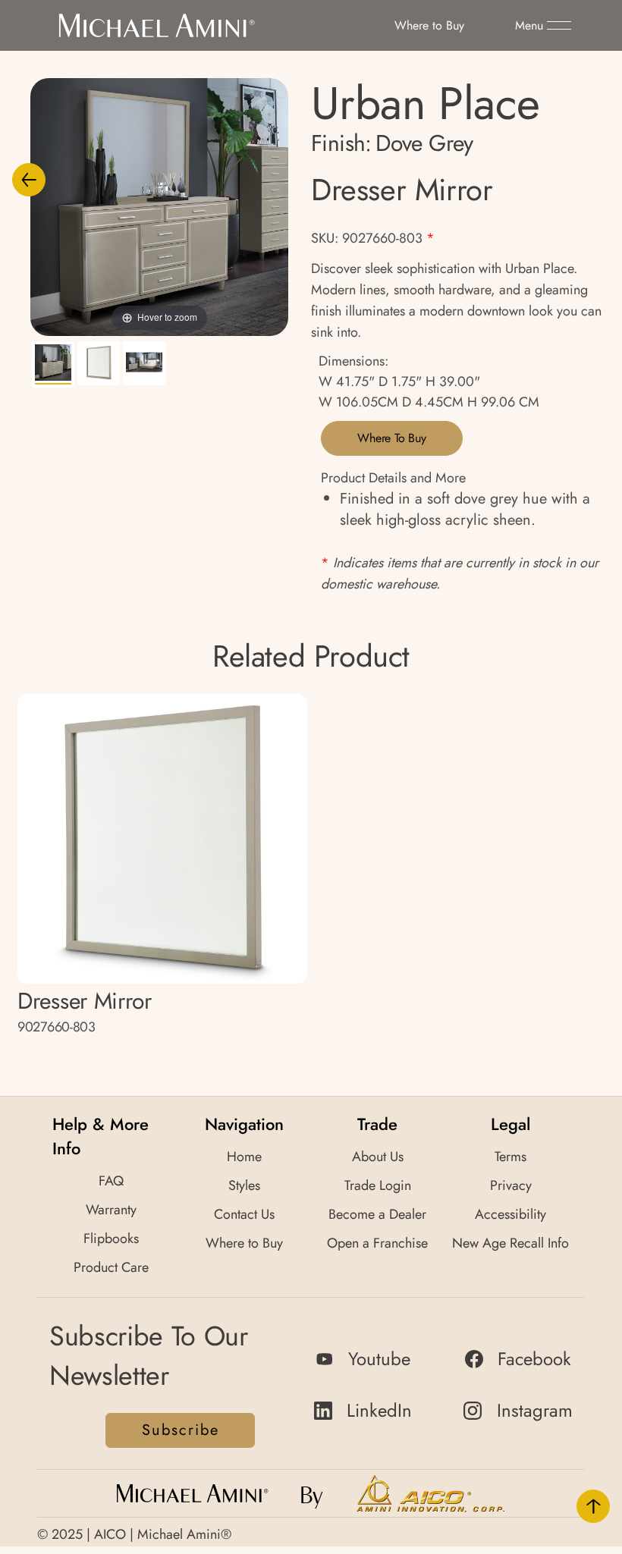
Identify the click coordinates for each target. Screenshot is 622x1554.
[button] (543, 26)
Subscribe (180, 1430)
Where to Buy (391, 438)
